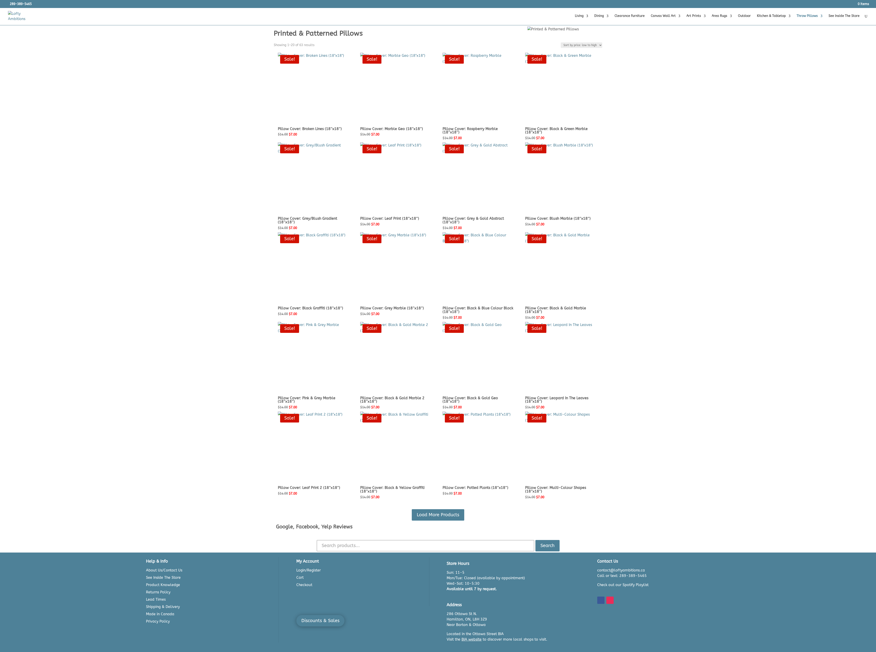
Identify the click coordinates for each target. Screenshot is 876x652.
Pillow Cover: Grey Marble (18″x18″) (392, 308)
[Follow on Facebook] (601, 600)
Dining (599, 16)
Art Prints (693, 16)
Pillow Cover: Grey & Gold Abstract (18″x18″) (473, 220)
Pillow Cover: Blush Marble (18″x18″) (558, 218)
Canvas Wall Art (663, 16)
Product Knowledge (163, 585)
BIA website (471, 639)
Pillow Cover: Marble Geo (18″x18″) (391, 129)
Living (579, 16)
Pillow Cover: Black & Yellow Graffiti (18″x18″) (392, 489)
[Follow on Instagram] (610, 600)
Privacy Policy (158, 621)
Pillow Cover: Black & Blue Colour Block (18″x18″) (478, 310)
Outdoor (744, 16)
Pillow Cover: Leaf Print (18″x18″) (389, 218)
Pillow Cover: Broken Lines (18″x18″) (310, 129)
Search (547, 545)
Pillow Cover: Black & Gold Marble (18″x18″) (555, 310)
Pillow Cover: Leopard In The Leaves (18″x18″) (556, 400)
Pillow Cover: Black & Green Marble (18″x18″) (556, 131)
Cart (300, 577)
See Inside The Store (844, 16)
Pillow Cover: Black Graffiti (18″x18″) (310, 308)
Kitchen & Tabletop (771, 16)
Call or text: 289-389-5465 (622, 576)
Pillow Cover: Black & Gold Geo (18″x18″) (470, 400)
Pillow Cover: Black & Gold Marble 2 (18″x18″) (392, 400)
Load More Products (438, 514)
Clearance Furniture (630, 16)
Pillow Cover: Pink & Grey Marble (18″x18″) (306, 400)
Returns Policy (158, 592)
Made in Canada (160, 614)
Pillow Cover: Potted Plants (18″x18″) (475, 487)
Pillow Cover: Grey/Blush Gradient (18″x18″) (307, 220)
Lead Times (156, 599)
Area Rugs (719, 16)
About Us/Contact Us (164, 570)
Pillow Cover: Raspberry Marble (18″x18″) (470, 131)
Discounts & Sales (320, 620)
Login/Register (308, 570)
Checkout (304, 585)
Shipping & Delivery (163, 607)
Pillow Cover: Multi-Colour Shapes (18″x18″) (555, 489)
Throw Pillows (807, 16)
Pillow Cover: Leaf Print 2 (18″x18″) (309, 487)
